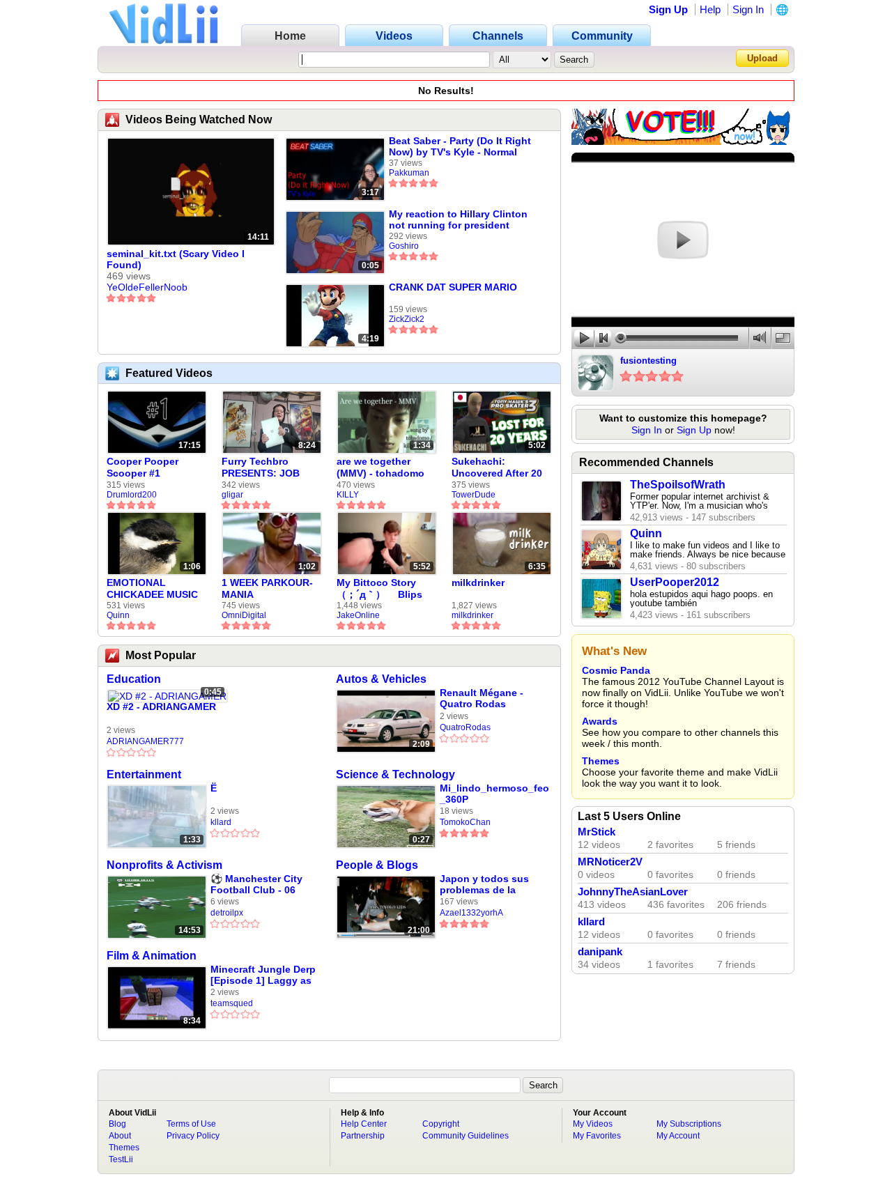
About (120, 1136)
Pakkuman (409, 173)
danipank (600, 951)
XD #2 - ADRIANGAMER (161, 706)
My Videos (593, 1124)
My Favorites (597, 1136)
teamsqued (231, 1003)
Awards (599, 721)
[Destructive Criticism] (682, 141)
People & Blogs (377, 865)
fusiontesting (648, 360)
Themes (601, 760)
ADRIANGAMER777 (145, 741)
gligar (232, 495)
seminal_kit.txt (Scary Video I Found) (176, 259)
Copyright (440, 1124)
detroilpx (226, 913)
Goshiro (404, 246)
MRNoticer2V (610, 861)
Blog (117, 1124)
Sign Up (668, 9)
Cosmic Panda (616, 670)
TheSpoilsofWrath (677, 485)
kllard (220, 822)
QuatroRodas (465, 727)
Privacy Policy (193, 1136)
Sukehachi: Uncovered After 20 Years (497, 467)
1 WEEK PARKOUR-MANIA (267, 588)
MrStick (596, 832)
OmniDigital (244, 615)
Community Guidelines (465, 1136)
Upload (762, 58)
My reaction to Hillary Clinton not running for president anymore (458, 219)
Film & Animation (152, 956)
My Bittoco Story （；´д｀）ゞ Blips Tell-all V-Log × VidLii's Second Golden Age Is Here (382, 589)
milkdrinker (478, 582)
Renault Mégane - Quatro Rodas (481, 698)
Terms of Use (191, 1124)
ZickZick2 (406, 319)
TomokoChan (465, 822)
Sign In (748, 9)
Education (134, 679)
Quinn (118, 615)
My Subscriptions (688, 1124)
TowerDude (473, 495)
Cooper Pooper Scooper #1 (142, 467)
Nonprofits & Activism (164, 865)
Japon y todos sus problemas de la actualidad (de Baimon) (484, 884)
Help (710, 9)
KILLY (348, 495)
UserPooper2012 (674, 582)
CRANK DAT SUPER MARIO (453, 287)
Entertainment (144, 774)
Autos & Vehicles (381, 679)
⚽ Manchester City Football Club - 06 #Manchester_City (256, 884)
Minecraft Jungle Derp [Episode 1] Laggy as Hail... (263, 975)
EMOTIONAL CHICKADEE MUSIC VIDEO (152, 589)
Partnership (363, 1136)
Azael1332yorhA (471, 913)
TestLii (121, 1159)
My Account (678, 1136)
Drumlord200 (132, 495)
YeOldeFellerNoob (147, 287)
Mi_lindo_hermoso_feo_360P (494, 793)
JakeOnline (358, 615)
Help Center (364, 1124)
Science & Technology (395, 774)
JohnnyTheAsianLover (633, 891)
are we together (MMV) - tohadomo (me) (380, 467)
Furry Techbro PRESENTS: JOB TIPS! (261, 467)
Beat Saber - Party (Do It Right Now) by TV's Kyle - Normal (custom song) (460, 146)
